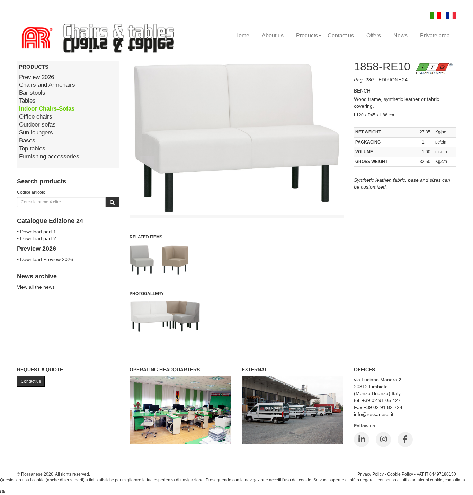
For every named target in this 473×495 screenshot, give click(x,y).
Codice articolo (31, 192)
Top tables (32, 148)
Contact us (341, 35)
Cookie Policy (400, 474)
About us (273, 35)
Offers (373, 35)
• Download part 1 (36, 231)
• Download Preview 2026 (45, 259)
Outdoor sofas (37, 124)
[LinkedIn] (361, 439)
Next (359, 205)
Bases (27, 140)
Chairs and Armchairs (47, 84)
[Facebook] (405, 439)
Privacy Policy (370, 474)
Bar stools (32, 92)
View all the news (36, 287)
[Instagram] (383, 439)
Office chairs (35, 116)
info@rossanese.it (373, 414)
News (400, 35)
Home (241, 35)
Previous (114, 205)
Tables (27, 100)
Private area (435, 35)
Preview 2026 (36, 77)
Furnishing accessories (49, 156)
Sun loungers (36, 132)
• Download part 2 (36, 238)
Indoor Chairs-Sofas (46, 108)
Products (307, 35)
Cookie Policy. (13, 486)
